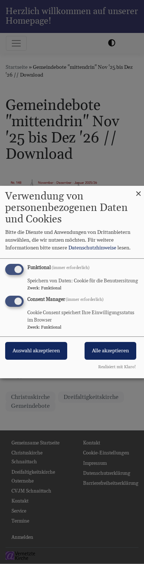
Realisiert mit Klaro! (117, 367)
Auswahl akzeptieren (36, 351)
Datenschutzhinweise (92, 248)
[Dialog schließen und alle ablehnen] (138, 190)
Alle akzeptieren (110, 351)
